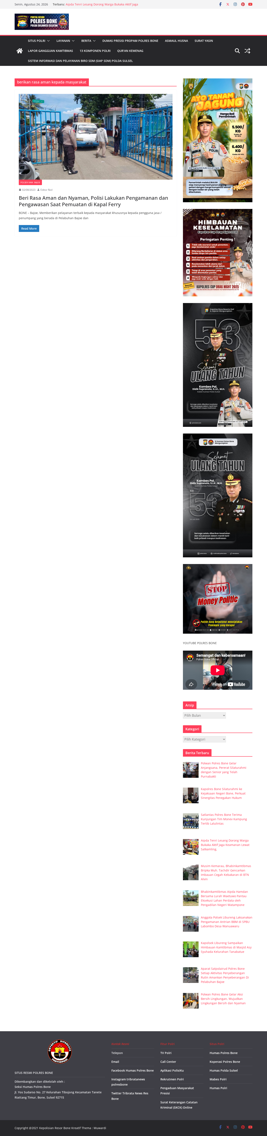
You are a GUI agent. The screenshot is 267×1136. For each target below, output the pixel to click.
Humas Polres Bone (224, 1053)
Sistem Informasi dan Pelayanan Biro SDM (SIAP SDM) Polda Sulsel (80, 61)
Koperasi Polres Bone (225, 1062)
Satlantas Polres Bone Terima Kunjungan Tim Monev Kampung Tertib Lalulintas (102, 6)
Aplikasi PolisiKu (172, 1070)
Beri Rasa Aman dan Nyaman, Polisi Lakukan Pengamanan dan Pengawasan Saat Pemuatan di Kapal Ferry (93, 201)
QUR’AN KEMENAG (130, 51)
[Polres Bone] (20, 51)
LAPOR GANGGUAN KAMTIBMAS (50, 51)
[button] (47, 41)
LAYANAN (63, 41)
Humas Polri (218, 1088)
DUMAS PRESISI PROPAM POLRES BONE (130, 41)
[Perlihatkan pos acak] (247, 51)
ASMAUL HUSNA (176, 41)
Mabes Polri (218, 1079)
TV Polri (165, 1053)
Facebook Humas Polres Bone (132, 1070)
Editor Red (46, 190)
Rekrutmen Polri (172, 1079)
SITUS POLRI (36, 41)
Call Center (168, 1062)
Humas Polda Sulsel (224, 1070)
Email (115, 1062)
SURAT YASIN (204, 41)
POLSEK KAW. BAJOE (30, 182)
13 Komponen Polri (95, 51)
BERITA (86, 41)
